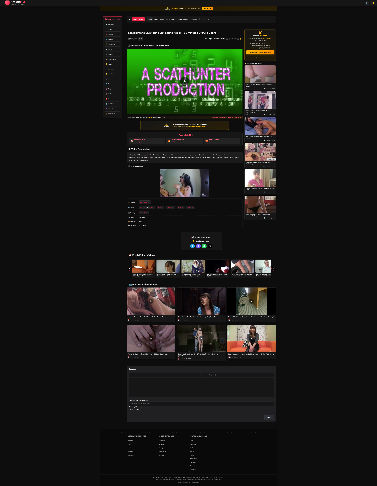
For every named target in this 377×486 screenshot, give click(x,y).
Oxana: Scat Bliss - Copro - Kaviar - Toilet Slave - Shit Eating (259, 85)
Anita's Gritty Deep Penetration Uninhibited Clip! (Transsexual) (259, 137)
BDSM (129, 444)
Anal (159, 207)
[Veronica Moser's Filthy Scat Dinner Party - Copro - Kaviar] (151, 301)
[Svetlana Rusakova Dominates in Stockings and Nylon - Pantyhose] (193, 266)
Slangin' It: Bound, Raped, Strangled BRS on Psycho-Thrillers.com (143, 275)
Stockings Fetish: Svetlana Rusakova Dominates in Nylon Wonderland (242, 275)
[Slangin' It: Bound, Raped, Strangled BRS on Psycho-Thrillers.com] (143, 266)
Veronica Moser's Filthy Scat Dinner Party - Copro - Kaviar (147, 317)
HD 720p (142, 213)
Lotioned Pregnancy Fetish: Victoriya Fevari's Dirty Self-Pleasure (260, 189)
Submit (268, 417)
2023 (141, 207)
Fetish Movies (194, 466)
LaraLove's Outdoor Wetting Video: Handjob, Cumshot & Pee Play (258, 215)
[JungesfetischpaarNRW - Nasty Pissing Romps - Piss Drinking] (260, 152)
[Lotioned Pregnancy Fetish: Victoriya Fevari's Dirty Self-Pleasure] (260, 178)
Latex (191, 440)
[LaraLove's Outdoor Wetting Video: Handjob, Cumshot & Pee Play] (260, 204)
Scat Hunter (143, 202)
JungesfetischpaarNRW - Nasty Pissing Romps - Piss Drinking (259, 163)
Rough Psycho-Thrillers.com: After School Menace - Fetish (167, 275)
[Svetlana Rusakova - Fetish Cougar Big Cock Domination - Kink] (267, 266)
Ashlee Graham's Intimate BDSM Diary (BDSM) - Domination (148, 354)
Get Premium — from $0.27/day (260, 52)
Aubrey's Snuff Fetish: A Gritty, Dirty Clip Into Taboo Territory (217, 275)
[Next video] (273, 269)
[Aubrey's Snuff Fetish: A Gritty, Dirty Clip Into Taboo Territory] (217, 266)
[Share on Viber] (198, 246)
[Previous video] (129, 269)
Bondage (130, 448)
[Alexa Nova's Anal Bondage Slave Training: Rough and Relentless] (201, 301)
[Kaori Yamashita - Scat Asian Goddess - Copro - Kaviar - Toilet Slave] (251, 338)
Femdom (169, 207)
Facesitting (162, 451)
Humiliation (131, 455)
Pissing (192, 451)
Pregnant (193, 462)
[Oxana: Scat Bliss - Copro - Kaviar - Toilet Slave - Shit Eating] (260, 74)
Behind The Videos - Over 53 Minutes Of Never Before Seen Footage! (251, 317)
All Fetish (193, 469)
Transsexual (193, 458)
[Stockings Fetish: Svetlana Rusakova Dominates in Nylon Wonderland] (242, 266)
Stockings (193, 444)
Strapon (161, 444)
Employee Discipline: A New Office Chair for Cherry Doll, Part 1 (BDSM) (198, 355)
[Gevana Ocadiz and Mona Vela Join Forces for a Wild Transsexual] (260, 100)
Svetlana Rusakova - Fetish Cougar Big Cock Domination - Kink (266, 275)
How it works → (260, 58)
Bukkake (161, 455)
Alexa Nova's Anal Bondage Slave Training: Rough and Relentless (199, 317)
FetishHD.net (138, 19)
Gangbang (162, 440)
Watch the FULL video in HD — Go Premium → (226, 117)
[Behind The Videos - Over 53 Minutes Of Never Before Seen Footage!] (251, 301)
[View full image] (184, 183)
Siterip (189, 207)
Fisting (161, 448)
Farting (192, 455)
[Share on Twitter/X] (210, 246)
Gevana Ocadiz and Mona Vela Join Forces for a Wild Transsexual (259, 111)
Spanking (130, 451)
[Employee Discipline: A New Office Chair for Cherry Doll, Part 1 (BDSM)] (201, 338)
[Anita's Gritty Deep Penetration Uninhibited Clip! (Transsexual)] (260, 126)
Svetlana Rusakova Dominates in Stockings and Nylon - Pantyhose (191, 275)
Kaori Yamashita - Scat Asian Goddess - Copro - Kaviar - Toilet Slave (251, 354)
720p (179, 207)
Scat (150, 19)
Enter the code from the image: (139, 400)
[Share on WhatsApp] (204, 246)
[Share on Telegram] (192, 246)
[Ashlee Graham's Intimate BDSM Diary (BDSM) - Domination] (151, 338)
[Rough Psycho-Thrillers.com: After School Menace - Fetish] (168, 266)
